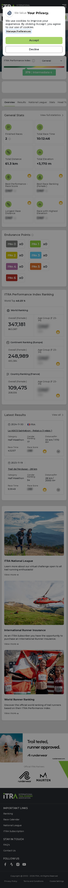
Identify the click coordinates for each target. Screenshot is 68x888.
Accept (34, 40)
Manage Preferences (18, 31)
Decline (34, 49)
